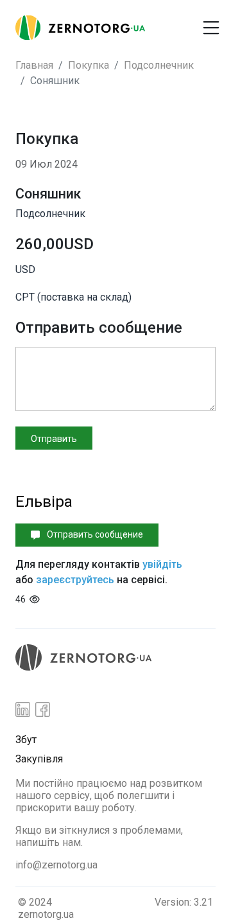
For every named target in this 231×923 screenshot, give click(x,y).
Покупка (88, 65)
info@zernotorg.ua (56, 865)
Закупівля (39, 759)
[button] (172, 22)
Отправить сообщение (94, 534)
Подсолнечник (159, 65)
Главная (34, 65)
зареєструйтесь (75, 580)
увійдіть (162, 564)
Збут (26, 740)
